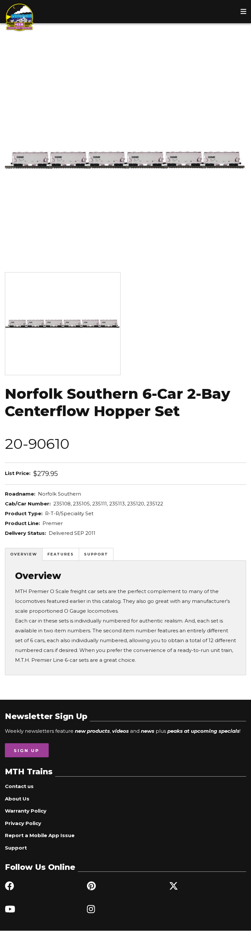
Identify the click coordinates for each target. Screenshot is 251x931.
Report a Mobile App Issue (40, 835)
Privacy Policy (23, 823)
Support (96, 554)
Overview (23, 554)
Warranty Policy (25, 811)
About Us (17, 799)
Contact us (19, 786)
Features (60, 554)
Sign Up (27, 750)
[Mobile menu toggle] (243, 11)
